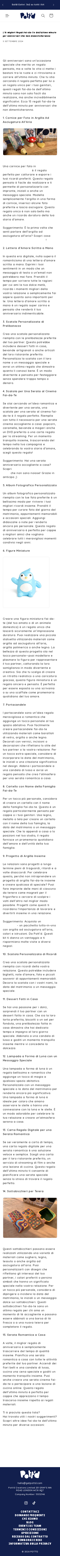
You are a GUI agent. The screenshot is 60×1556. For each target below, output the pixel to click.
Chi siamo (30, 1518)
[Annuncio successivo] (53, 4)
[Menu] (7, 15)
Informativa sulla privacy (30, 1543)
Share (11, 51)
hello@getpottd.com (30, 1483)
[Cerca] (43, 15)
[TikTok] (34, 1503)
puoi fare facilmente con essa (24, 240)
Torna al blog (32, 1459)
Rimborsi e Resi (30, 1540)
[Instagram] (26, 1503)
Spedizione (30, 1533)
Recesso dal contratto (30, 1536)
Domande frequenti (30, 1515)
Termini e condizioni (30, 1529)
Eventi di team (30, 1525)
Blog (30, 1522)
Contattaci (30, 1511)
